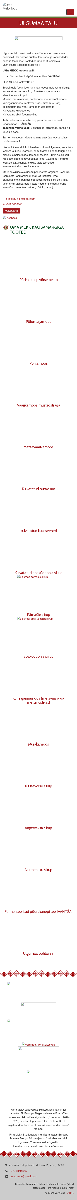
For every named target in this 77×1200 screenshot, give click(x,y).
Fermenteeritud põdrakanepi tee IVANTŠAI (38, 911)
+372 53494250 (18, 1171)
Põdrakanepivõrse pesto (38, 279)
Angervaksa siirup (38, 828)
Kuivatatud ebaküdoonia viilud (38, 572)
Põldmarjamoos (38, 321)
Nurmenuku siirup (38, 869)
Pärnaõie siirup (38, 614)
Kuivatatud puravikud (38, 489)
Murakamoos (38, 744)
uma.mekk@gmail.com (23, 1176)
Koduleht (11, 210)
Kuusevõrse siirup (38, 786)
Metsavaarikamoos (38, 447)
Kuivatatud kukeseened (38, 530)
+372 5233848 (13, 204)
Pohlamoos (38, 363)
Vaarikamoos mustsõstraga (38, 405)
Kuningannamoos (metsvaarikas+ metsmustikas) (38, 700)
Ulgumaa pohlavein (38, 953)
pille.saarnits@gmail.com (20, 198)
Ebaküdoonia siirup (38, 656)
